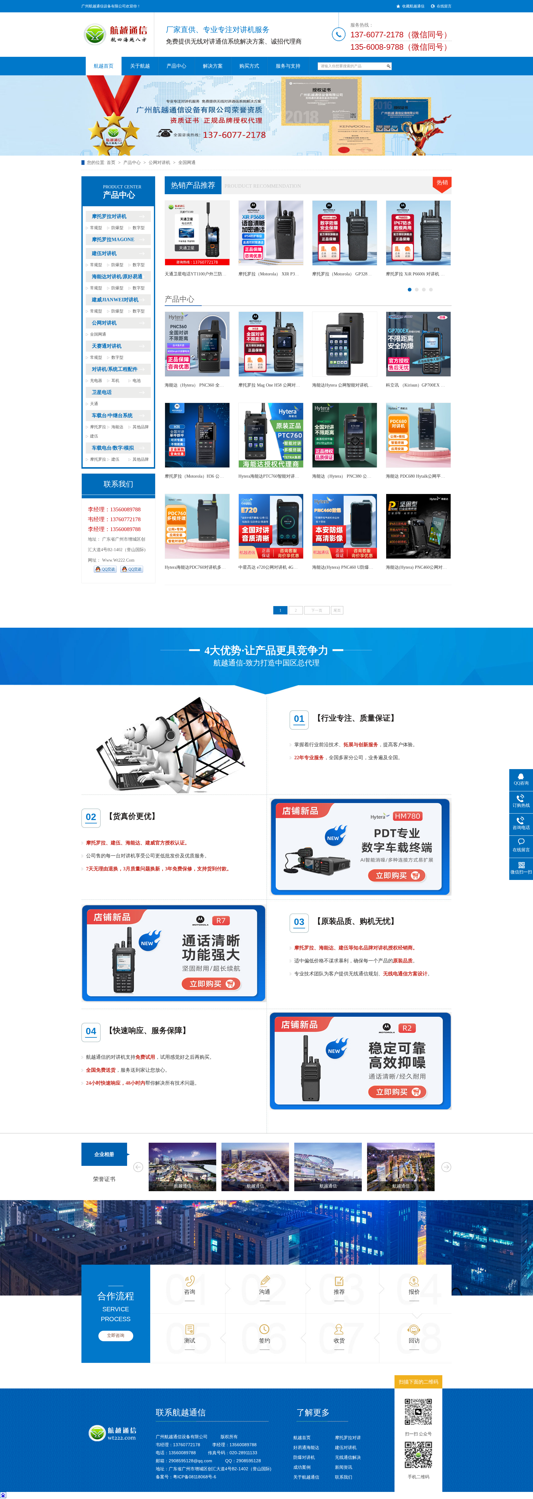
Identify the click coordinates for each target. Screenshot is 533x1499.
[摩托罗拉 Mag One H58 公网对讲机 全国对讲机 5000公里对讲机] (271, 344)
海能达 (117, 427)
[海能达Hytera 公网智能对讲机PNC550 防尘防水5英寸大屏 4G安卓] (344, 344)
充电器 (96, 380)
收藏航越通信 (413, 6)
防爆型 (117, 227)
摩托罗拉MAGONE (113, 239)
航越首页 (302, 1437)
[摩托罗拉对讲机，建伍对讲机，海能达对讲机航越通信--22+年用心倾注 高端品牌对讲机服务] (266, 115)
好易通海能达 (306, 1447)
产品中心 (132, 162)
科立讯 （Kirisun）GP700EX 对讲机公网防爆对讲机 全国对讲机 (446, 385)
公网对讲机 (159, 162)
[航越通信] (112, 30)
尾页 (337, 610)
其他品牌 (141, 427)
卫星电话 (102, 392)
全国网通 (187, 162)
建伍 (94, 436)
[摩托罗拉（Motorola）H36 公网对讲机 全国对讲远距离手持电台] (197, 435)
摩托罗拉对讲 (348, 1437)
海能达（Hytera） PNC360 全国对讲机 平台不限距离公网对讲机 (225, 385)
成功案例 (302, 1467)
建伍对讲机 (104, 253)
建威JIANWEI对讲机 (115, 299)
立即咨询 (115, 1335)
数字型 (139, 227)
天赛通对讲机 (107, 346)
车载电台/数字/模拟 (113, 447)
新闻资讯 (343, 1467)
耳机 (115, 380)
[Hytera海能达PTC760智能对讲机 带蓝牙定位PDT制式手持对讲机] (271, 435)
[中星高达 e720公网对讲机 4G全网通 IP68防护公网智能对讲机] (271, 526)
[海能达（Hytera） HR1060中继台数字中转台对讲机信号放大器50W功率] (418, 233)
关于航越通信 (306, 1477)
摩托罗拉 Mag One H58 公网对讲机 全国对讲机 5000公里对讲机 (298, 385)
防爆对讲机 (304, 1457)
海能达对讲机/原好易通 (117, 276)
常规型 (96, 227)
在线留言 (444, 6)
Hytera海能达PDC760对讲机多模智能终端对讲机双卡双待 (292, 274)
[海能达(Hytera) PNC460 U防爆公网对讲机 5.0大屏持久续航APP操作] (344, 526)
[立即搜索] (389, 66)
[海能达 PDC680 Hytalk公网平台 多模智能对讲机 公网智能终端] (197, 233)
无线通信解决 (348, 1457)
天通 (94, 403)
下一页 (316, 610)
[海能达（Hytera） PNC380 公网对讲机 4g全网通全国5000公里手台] (344, 435)
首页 (111, 162)
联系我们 (343, 1477)
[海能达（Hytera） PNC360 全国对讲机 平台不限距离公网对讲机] (197, 344)
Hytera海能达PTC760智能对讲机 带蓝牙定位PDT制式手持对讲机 (299, 476)
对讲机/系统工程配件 (115, 369)
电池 (137, 380)
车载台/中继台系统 (112, 415)
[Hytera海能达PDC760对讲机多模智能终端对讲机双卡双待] (271, 233)
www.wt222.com (118, 560)
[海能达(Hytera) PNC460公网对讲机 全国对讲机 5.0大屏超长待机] (344, 233)
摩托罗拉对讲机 (109, 216)
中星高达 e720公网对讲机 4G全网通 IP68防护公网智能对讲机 (296, 567)
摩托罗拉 (98, 427)
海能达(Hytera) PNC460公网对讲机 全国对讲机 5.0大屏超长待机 (372, 274)
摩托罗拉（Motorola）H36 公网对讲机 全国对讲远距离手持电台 (225, 476)
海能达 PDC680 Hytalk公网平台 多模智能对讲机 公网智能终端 (224, 274)
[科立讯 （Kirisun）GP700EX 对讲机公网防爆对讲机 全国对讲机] (418, 344)
